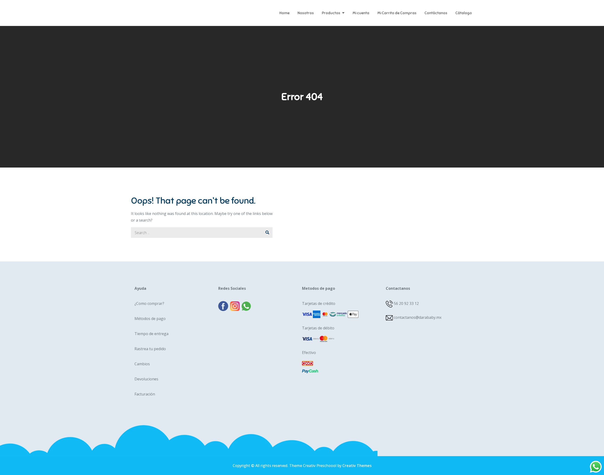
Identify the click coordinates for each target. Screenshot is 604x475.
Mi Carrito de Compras (396, 13)
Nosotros (306, 13)
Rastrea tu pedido (150, 348)
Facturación (144, 394)
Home (284, 13)
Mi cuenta (360, 13)
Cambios (142, 363)
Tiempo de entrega (151, 333)
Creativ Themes (357, 465)
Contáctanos (435, 13)
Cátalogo (463, 13)
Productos (331, 13)
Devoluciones (146, 379)
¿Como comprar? (149, 303)
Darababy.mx (160, 9)
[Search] (267, 232)
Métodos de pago (150, 318)
